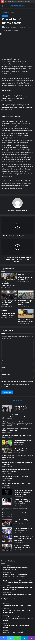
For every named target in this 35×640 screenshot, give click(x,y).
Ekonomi (12, 12)
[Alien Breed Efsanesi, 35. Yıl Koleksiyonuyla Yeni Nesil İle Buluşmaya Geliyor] (7, 492)
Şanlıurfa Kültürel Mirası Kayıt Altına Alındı (16, 436)
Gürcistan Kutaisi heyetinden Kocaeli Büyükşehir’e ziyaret (20, 408)
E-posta (4, 367)
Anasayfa (6, 12)
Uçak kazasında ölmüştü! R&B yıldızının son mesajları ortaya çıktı (16, 430)
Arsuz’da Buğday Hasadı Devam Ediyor (25, 320)
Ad (2, 360)
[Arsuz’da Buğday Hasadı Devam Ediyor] (26, 313)
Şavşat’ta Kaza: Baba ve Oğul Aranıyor (15, 508)
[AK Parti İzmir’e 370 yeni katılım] (7, 522)
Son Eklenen (17, 400)
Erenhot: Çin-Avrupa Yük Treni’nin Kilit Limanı (25, 302)
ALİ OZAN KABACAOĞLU (11, 27)
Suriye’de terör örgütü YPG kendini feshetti (23, 442)
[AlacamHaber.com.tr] (17, 6)
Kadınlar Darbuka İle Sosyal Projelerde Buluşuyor (23, 529)
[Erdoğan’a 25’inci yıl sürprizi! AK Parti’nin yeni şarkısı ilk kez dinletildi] (7, 538)
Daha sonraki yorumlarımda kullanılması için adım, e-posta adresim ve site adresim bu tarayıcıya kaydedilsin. (17, 384)
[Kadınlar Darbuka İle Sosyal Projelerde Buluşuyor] (7, 530)
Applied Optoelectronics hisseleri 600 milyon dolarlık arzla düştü (8, 312)
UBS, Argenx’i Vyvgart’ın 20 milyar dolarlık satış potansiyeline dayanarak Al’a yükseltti (17, 423)
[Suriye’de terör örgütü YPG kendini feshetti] (7, 443)
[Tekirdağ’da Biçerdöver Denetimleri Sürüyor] (9, 276)
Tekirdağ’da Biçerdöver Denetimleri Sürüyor (8, 283)
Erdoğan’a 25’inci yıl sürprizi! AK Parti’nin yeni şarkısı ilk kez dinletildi (23, 538)
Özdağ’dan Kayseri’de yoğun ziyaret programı (9, 302)
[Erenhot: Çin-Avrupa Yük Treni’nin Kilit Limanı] (26, 295)
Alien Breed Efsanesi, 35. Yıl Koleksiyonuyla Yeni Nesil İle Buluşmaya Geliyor (23, 492)
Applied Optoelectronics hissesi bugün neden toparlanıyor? (25, 276)
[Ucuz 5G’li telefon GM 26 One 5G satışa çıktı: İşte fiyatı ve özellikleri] (7, 501)
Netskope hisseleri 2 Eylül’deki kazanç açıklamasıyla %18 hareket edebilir (15, 416)
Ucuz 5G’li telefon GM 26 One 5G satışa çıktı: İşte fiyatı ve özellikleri (22, 501)
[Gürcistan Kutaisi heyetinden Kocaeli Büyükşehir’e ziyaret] (7, 408)
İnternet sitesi (5, 374)
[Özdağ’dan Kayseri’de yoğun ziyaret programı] (9, 295)
